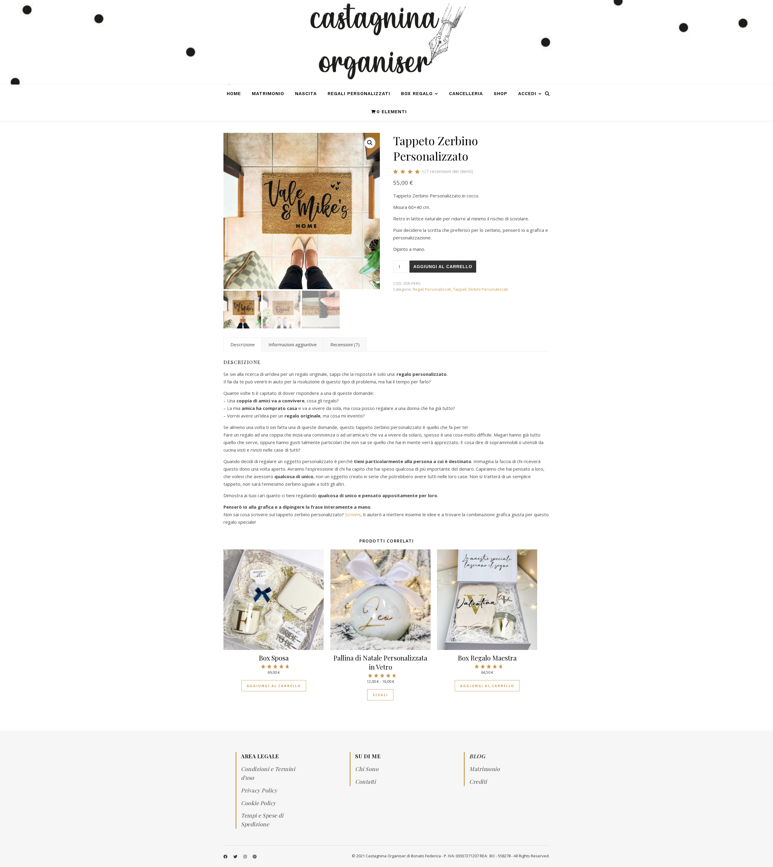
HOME (234, 93)
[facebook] (225, 856)
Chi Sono (366, 769)
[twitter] (235, 856)
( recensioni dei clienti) (449, 171)
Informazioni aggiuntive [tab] (292, 344)
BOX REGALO (417, 93)
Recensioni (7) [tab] (345, 344)
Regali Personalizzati (432, 289)
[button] (369, 142)
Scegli (380, 695)
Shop (500, 93)
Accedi (527, 93)
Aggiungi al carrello (442, 266)
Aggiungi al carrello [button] (274, 685)
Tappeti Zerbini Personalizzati (480, 289)
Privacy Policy (259, 790)
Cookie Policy (258, 803)
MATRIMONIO (268, 93)
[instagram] (245, 856)
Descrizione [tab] (242, 344)
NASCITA (306, 93)
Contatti (365, 781)
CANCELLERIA (466, 93)
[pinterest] (255, 856)
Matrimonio (484, 769)
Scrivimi (353, 514)
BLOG (477, 756)
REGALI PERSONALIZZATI (359, 93)
